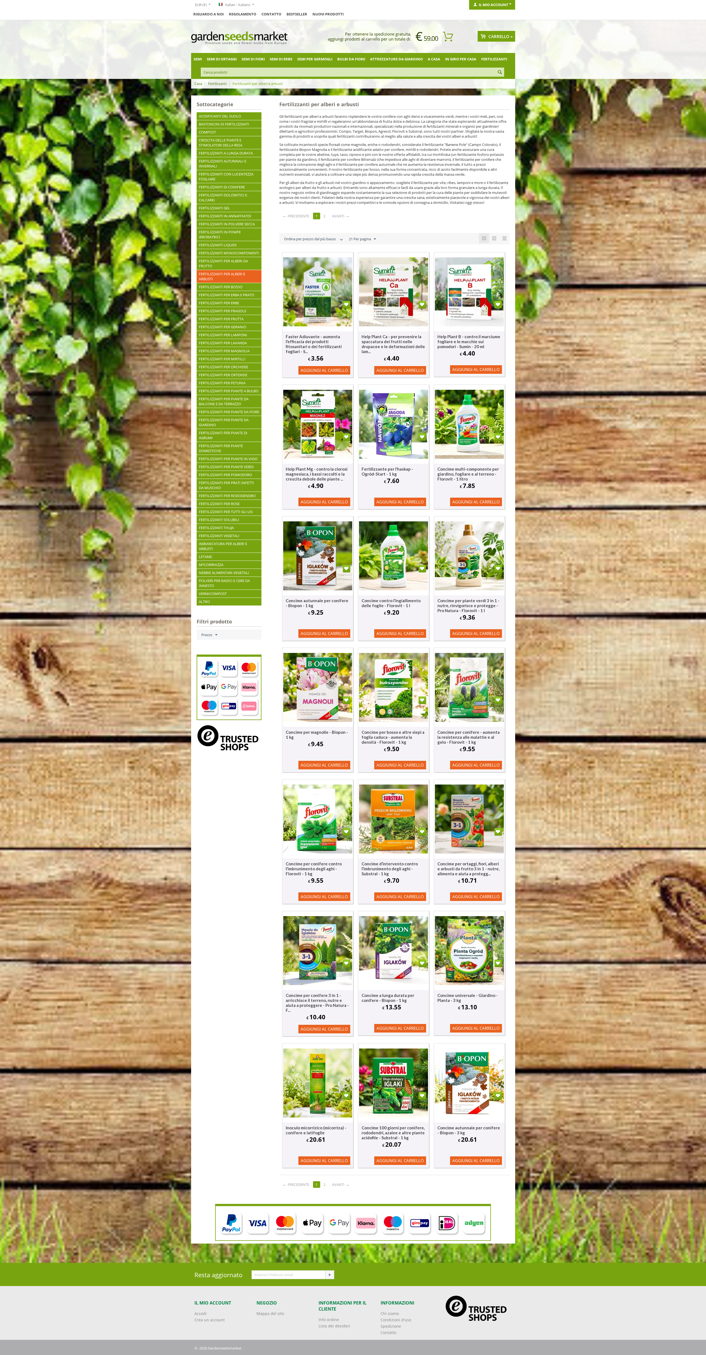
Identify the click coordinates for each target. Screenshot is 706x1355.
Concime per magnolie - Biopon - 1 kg (317, 735)
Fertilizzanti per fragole (222, 310)
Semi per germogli (314, 59)
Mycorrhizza (211, 564)
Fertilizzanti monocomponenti (229, 252)
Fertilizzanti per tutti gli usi (226, 511)
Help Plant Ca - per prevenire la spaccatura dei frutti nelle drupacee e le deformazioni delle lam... (393, 344)
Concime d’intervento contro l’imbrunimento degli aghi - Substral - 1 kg (390, 868)
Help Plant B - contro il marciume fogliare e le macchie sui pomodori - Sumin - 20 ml (468, 341)
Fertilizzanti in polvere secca (227, 224)
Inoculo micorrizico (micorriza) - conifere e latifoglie (316, 1130)
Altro (204, 601)
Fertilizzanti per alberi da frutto (223, 263)
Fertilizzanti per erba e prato (226, 294)
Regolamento (242, 14)
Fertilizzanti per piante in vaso (228, 458)
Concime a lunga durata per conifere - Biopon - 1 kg (388, 998)
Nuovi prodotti (328, 14)
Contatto (271, 14)
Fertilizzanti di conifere (222, 187)
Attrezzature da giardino (396, 59)
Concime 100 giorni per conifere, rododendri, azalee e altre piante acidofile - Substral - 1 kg (393, 1132)
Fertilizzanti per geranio (222, 326)
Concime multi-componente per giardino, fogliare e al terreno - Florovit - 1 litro (468, 473)
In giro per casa (460, 59)
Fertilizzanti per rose (219, 503)
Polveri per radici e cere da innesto (224, 583)
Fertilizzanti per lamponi (223, 334)
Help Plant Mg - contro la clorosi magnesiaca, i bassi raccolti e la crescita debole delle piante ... (316, 473)
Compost (207, 132)
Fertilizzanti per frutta (221, 318)
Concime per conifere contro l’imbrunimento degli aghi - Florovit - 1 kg (314, 868)
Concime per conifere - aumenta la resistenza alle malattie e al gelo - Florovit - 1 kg (468, 737)
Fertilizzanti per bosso (220, 286)
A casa (434, 59)
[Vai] (329, 1275)
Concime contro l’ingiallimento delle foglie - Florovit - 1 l (391, 603)
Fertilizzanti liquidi (218, 244)
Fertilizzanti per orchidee (223, 366)
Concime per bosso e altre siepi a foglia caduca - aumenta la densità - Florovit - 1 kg (393, 737)
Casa (198, 83)
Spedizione (391, 1326)
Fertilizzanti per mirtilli (222, 358)
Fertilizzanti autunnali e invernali (222, 164)
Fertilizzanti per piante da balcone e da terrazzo (223, 401)
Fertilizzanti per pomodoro (225, 474)
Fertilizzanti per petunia (222, 382)
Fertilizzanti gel (214, 208)
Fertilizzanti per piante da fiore (229, 411)
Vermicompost (213, 593)
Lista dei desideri (334, 1326)
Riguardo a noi (208, 14)
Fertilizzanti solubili (219, 519)
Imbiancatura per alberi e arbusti (223, 546)
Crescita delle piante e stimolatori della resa (220, 143)
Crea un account (209, 1319)
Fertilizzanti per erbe (219, 302)
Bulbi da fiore (351, 59)
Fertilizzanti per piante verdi (226, 466)
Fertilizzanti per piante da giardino (223, 422)
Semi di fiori (253, 59)
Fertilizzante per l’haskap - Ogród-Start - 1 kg (387, 471)
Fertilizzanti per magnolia (224, 350)
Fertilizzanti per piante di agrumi (223, 435)
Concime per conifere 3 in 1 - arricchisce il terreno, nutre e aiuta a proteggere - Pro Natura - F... (317, 1003)
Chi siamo (390, 1313)
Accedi (200, 1313)
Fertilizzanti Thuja (216, 527)
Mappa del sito (270, 1313)
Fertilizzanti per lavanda (223, 342)
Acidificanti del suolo (220, 116)
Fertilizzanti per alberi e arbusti (222, 276)
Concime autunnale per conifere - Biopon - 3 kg (468, 1130)
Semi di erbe (281, 59)
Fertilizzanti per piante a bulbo (228, 390)
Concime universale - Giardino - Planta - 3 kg (467, 998)
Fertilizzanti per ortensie (223, 374)
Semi (198, 59)
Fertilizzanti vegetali (219, 535)
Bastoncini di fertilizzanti (224, 124)
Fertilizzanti (494, 59)
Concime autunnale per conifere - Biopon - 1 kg (317, 603)
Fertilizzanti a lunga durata (226, 153)
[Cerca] (500, 72)
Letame (205, 556)
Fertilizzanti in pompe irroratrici (220, 234)
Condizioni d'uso (396, 1319)
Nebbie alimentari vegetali (224, 572)
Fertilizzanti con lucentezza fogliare (226, 177)
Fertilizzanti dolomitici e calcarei (223, 197)
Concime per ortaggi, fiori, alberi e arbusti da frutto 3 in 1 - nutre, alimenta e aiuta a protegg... (468, 868)
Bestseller (297, 14)
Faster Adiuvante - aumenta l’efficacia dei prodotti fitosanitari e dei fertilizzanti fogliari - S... (314, 344)
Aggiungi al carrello (324, 370)
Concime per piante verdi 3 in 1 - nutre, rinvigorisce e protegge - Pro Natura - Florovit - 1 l (468, 605)
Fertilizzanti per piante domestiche (221, 448)
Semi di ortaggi (222, 59)
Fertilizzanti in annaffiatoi (225, 216)
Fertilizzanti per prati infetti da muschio (226, 485)
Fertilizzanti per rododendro (227, 495)
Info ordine (329, 1319)
